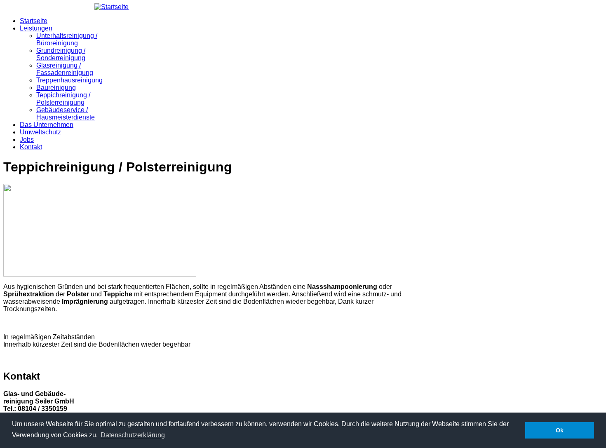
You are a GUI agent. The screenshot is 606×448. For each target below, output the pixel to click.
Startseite (33, 20)
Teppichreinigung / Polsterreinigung (63, 98)
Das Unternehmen (46, 124)
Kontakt (31, 146)
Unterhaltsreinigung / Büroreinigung (66, 39)
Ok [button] (560, 430)
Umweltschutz (40, 132)
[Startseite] (111, 6)
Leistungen (36, 28)
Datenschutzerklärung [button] (133, 435)
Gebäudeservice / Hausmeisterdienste (65, 113)
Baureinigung (56, 87)
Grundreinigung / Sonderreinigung (60, 54)
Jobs (27, 139)
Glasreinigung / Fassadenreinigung (64, 69)
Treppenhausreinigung (69, 80)
